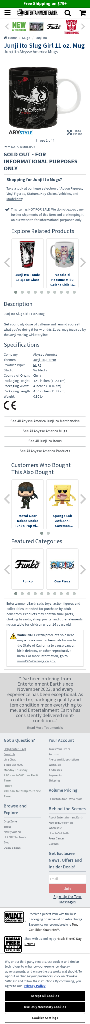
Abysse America (45, 354)
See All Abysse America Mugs (45, 431)
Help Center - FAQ (15, 749)
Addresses (55, 770)
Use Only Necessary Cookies (45, 1007)
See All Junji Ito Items (45, 441)
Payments (55, 775)
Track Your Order (59, 749)
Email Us (9, 754)
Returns (53, 754)
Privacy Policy (35, 986)
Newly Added (12, 832)
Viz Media (40, 370)
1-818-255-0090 (13, 765)
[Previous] (7, 25)
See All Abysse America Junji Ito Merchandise (45, 421)
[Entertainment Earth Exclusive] (36, 26)
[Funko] (54, 26)
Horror (51, 359)
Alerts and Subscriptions (64, 759)
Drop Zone (10, 821)
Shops (7, 826)
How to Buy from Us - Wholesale (62, 825)
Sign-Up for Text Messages (68, 899)
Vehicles (64, 193)
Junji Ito (39, 359)
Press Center (56, 838)
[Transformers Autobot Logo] (71, 26)
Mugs (37, 365)
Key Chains (48, 193)
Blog (6, 842)
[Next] (83, 25)
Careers (53, 843)
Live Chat (10, 759)
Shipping (54, 780)
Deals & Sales (12, 847)
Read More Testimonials (45, 727)
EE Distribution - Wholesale (65, 799)
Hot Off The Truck (15, 837)
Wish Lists (55, 765)
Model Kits (14, 199)
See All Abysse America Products (45, 451)
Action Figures (71, 188)
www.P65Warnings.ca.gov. (36, 661)
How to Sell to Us (59, 833)
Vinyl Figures (15, 193)
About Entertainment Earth (66, 817)
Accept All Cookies (45, 996)
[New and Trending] (19, 26)
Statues (33, 193)
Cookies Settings (45, 1018)
